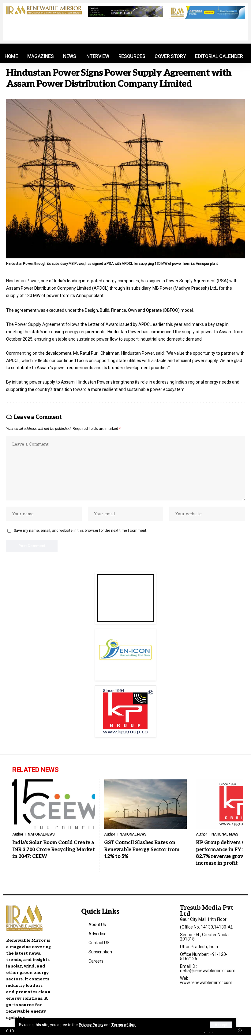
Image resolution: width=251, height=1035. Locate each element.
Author (17, 834)
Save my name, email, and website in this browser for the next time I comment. (80, 530)
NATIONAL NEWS (41, 834)
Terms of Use (123, 1025)
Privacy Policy (91, 1025)
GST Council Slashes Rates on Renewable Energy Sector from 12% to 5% (141, 849)
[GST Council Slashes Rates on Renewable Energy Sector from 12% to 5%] (145, 804)
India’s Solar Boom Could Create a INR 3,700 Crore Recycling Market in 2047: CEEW (53, 849)
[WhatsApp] (239, 1030)
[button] (221, 1024)
